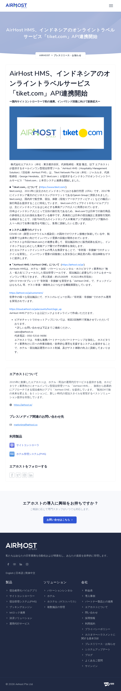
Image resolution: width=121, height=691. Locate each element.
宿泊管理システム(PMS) (23, 601)
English (10, 573)
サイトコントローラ (27, 445)
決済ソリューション (20, 618)
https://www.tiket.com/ (52, 187)
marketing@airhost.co (25, 424)
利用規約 (90, 623)
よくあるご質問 (94, 660)
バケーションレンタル (59, 590)
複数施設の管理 (56, 607)
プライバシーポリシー (97, 629)
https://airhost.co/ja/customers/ (26, 293)
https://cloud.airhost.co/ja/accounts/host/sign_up (35, 309)
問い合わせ (91, 612)
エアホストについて (96, 607)
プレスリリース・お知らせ (67, 55)
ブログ (89, 655)
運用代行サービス (19, 623)
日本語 (19, 573)
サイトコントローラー (22, 596)
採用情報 (90, 618)
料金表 (89, 590)
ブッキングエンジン (20, 607)
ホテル (51, 596)
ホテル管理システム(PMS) (31, 454)
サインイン (91, 666)
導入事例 (90, 596)
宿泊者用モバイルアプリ (23, 590)
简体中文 (30, 573)
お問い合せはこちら (58, 520)
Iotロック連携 (17, 612)
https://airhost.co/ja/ (73, 264)
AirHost (44, 55)
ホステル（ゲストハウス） (62, 601)
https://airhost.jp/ (23, 405)
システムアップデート (97, 649)
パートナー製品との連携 (99, 601)
